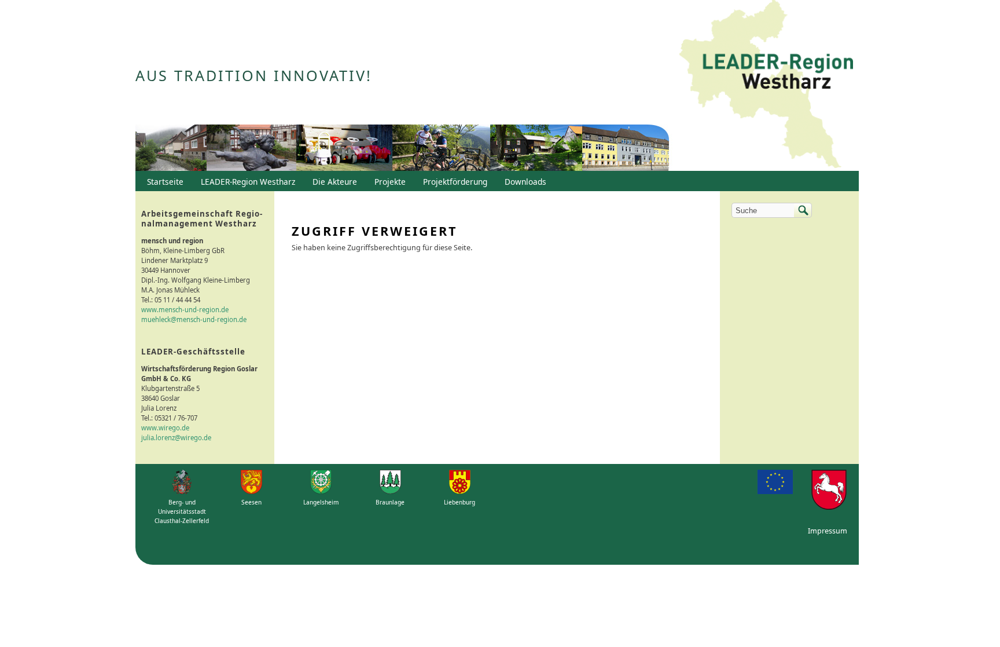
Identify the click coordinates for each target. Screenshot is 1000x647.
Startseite (165, 181)
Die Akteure (332, 184)
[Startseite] (766, 85)
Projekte (390, 181)
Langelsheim (321, 502)
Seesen (251, 502)
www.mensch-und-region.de (185, 309)
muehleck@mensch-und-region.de (194, 319)
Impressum (827, 531)
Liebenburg (459, 502)
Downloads (522, 184)
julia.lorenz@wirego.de (176, 437)
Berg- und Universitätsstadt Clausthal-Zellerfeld (182, 511)
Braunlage (390, 502)
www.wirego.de (165, 427)
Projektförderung (452, 184)
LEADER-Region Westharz (245, 184)
